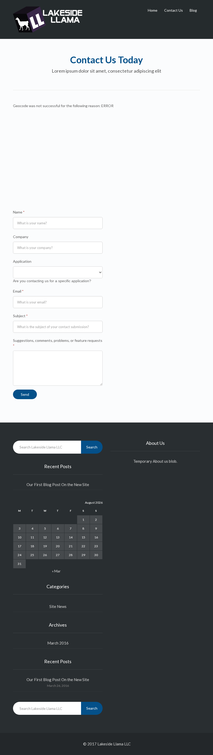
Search (91, 447)
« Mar (56, 571)
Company (20, 236)
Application (22, 261)
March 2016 (58, 643)
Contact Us (173, 10)
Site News (57, 606)
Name (18, 212)
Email (18, 291)
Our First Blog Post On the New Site (57, 484)
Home (152, 10)
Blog (193, 10)
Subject (20, 316)
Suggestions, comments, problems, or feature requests (57, 343)
